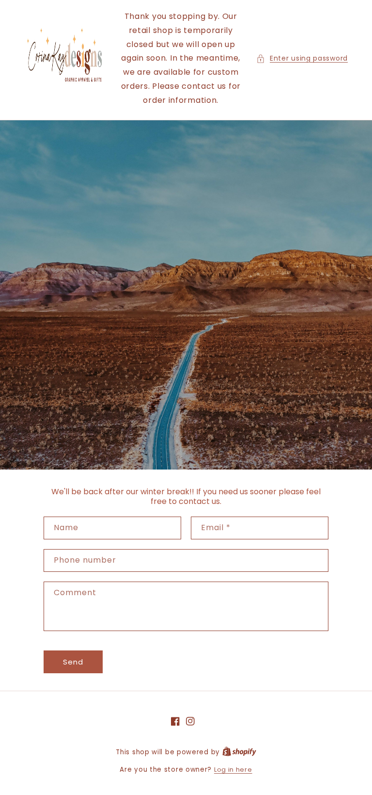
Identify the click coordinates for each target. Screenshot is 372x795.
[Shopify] (239, 752)
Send (73, 662)
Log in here (233, 769)
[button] (302, 58)
